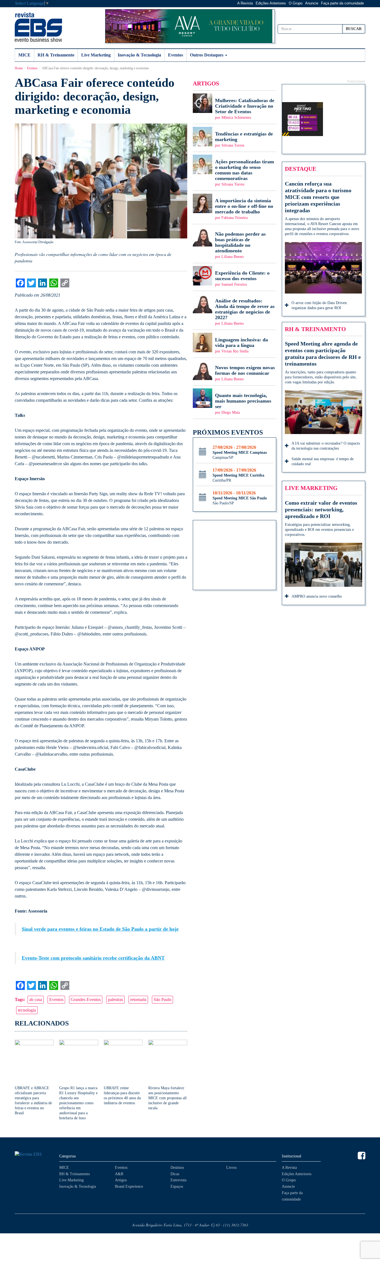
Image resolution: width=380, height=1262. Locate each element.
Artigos (121, 1180)
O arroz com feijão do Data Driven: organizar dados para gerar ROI (320, 305)
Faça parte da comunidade (342, 3)
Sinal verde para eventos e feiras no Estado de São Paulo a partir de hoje (100, 929)
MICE (24, 55)
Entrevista (178, 1180)
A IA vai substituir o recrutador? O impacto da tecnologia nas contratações (326, 445)
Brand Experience (129, 1186)
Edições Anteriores (271, 3)
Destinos (177, 1167)
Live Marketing (96, 55)
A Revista (245, 3)
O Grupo (295, 3)
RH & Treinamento (56, 55)
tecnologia (27, 1010)
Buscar (354, 29)
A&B (119, 1174)
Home (19, 68)
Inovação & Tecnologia (139, 55)
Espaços (177, 1186)
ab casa (35, 999)
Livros (231, 1167)
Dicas (175, 1174)
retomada (138, 999)
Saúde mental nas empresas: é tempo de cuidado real (323, 461)
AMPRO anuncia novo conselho (317, 596)
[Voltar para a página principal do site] (34, 1154)
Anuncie (311, 3)
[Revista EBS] (38, 27)
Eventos (175, 55)
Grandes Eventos (86, 999)
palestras (115, 999)
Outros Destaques (207, 55)
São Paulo (162, 999)
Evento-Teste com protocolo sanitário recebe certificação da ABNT (93, 958)
